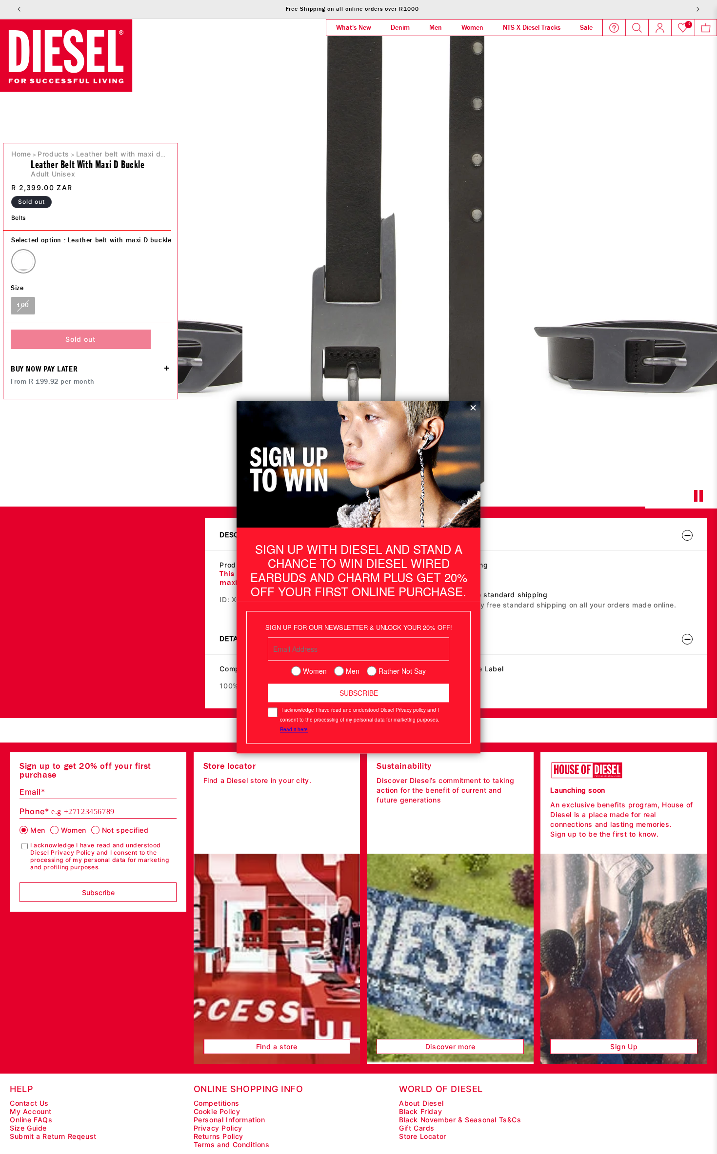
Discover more (450, 1046)
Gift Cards (417, 1128)
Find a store (277, 1046)
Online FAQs (31, 1119)
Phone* (67, 811)
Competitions (216, 1103)
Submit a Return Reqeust (53, 1136)
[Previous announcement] (19, 9)
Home (21, 154)
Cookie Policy (217, 1111)
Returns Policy (218, 1136)
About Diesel (421, 1103)
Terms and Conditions (232, 1144)
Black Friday (420, 1111)
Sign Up (623, 1046)
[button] (706, 28)
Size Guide (28, 1128)
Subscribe (98, 892)
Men (37, 830)
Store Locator (422, 1136)
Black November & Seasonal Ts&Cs (460, 1119)
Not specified (125, 830)
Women (73, 830)
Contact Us (29, 1103)
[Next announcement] (698, 9)
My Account (31, 1111)
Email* (32, 792)
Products (53, 154)
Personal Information (229, 1119)
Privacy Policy (218, 1128)
